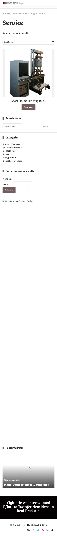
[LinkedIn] (47, 530)
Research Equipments (12, 144)
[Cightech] (13, 3)
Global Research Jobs (12, 161)
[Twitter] (38, 530)
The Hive (16, 13)
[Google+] (28, 530)
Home (7, 13)
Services (6, 154)
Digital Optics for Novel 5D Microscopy (26, 484)
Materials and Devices (13, 147)
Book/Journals (9, 157)
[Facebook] (33, 530)
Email (5, 184)
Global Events (9, 151)
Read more (28, 107)
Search (45, 126)
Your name (7, 178)
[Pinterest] (42, 530)
